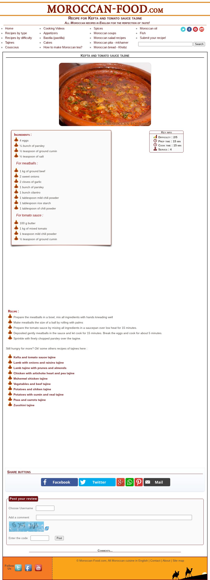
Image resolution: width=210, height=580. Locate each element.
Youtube (201, 29)
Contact (155, 560)
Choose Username (21, 508)
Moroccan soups (105, 33)
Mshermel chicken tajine (31, 378)
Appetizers (50, 33)
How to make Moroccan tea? (62, 47)
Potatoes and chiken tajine (32, 389)
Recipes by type (16, 33)
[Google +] (120, 482)
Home (9, 28)
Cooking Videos (54, 28)
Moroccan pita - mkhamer (111, 42)
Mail (159, 482)
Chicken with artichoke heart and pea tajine (44, 373)
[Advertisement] (105, 281)
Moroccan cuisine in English (130, 560)
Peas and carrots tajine (30, 399)
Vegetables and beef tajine (32, 384)
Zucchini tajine (24, 405)
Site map (178, 560)
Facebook (189, 29)
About (166, 560)
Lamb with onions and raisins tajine (39, 362)
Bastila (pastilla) (54, 38)
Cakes (47, 42)
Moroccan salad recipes (110, 38)
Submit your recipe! (153, 38)
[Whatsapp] (130, 482)
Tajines (9, 42)
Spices (98, 28)
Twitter (183, 29)
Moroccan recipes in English (90, 23)
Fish (143, 33)
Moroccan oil (148, 28)
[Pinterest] (139, 482)
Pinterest (195, 29)
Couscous (12, 47)
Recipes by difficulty (18, 38)
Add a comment (19, 517)
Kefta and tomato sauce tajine (35, 357)
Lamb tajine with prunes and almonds (40, 368)
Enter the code (18, 538)
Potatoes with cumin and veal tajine (39, 394)
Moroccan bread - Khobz (110, 47)
